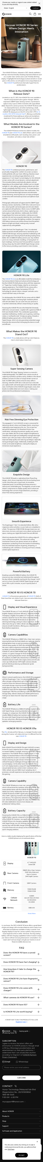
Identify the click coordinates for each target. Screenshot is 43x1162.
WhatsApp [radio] (23, 1062)
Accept (21, 1155)
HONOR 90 (10, 83)
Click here (11, 1149)
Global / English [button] (9, 8)
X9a (5, 732)
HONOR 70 (5, 596)
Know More (31, 913)
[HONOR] (7, 1031)
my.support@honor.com (13, 1102)
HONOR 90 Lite (17, 133)
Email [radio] (7, 1062)
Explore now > (21, 1022)
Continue (35, 8)
